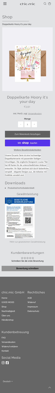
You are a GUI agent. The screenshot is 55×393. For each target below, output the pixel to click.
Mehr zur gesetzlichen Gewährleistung (27, 242)
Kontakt (5, 351)
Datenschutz (33, 311)
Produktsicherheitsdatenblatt (21, 188)
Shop (4, 307)
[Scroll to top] (49, 387)
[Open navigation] (7, 3)
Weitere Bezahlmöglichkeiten (27, 150)
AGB (30, 298)
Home (4, 298)
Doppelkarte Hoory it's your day (16, 24)
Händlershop (7, 320)
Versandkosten (35, 113)
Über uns (6, 315)
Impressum (33, 307)
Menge (27, 119)
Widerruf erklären (10, 346)
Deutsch (7, 381)
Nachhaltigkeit (8, 311)
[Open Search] (45, 3)
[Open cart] (49, 3)
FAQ (3, 337)
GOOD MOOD (8, 302)
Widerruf (32, 302)
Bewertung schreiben (27, 268)
